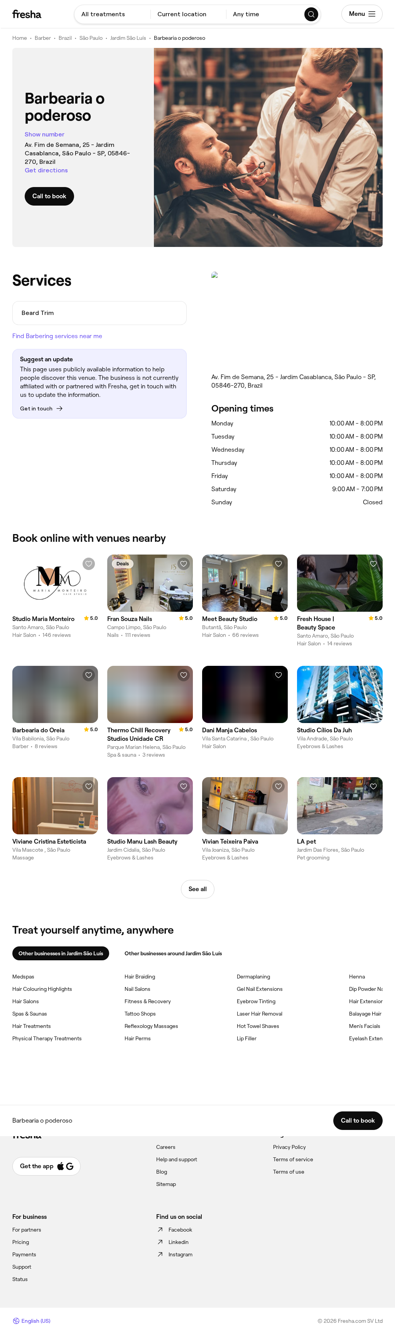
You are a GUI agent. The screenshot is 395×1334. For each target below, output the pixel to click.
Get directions (46, 170)
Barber (43, 38)
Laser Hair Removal (259, 1014)
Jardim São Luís (128, 38)
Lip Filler (247, 1038)
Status (20, 1279)
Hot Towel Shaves (258, 1026)
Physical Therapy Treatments (47, 1038)
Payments (24, 1254)
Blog (161, 1172)
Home (19, 38)
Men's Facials (364, 1026)
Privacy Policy (289, 1147)
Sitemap (166, 1184)
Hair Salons (25, 1001)
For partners (26, 1230)
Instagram (180, 1254)
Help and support (176, 1159)
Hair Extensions (368, 1001)
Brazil (65, 38)
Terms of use (288, 1172)
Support (21, 1267)
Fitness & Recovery (148, 1001)
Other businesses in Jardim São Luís (61, 953)
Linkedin (179, 1242)
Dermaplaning (253, 976)
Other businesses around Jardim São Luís (173, 953)
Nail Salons (137, 989)
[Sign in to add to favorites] (89, 564)
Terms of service (293, 1159)
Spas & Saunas (29, 1014)
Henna (357, 976)
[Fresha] (26, 14)
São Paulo (91, 38)
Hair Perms (138, 1038)
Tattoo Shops (140, 1014)
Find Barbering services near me (57, 336)
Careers (166, 1147)
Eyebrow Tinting (256, 1001)
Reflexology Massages (151, 1026)
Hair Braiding (140, 976)
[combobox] (112, 14)
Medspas (23, 976)
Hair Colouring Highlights (42, 989)
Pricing (20, 1242)
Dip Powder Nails (369, 989)
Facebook (180, 1230)
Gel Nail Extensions (260, 989)
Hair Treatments (31, 1026)
